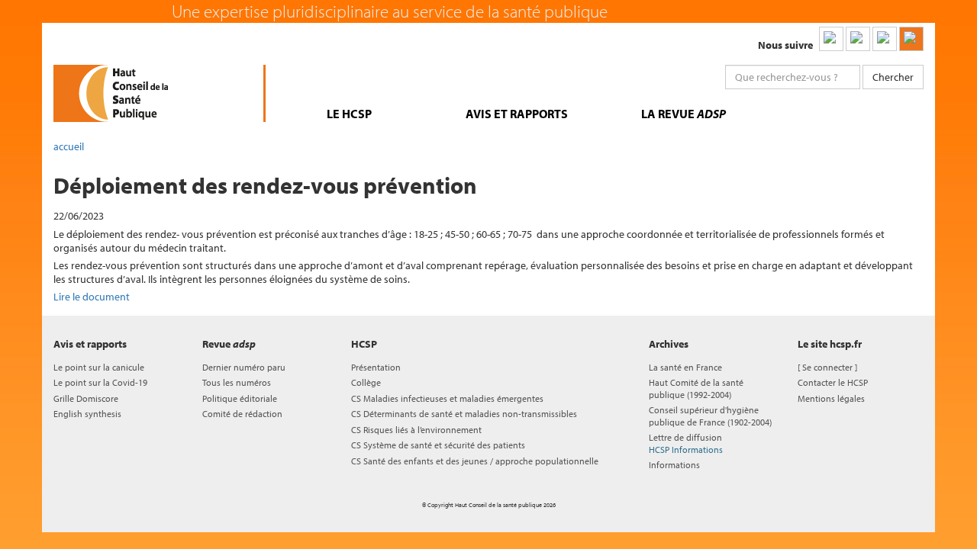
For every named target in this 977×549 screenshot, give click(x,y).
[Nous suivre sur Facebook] (884, 39)
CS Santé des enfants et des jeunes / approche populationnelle (474, 461)
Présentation (376, 367)
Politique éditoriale (239, 398)
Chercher (893, 77)
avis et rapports (517, 113)
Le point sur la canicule (98, 367)
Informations (674, 464)
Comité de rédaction (242, 413)
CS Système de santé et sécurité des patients (438, 445)
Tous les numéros (236, 382)
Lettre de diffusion (686, 443)
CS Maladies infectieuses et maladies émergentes (447, 398)
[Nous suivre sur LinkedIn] (831, 39)
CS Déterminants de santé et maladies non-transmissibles (464, 413)
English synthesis (87, 413)
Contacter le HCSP (833, 382)
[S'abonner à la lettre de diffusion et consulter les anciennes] (911, 39)
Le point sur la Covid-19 (100, 382)
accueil (68, 146)
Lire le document (91, 296)
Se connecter (827, 367)
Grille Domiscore (85, 398)
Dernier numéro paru (243, 367)
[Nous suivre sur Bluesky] (858, 39)
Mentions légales (831, 398)
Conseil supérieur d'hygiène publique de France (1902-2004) (710, 415)
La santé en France (685, 367)
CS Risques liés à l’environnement (416, 429)
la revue (683, 113)
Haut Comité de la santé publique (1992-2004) (696, 388)
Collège (366, 382)
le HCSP (349, 113)
